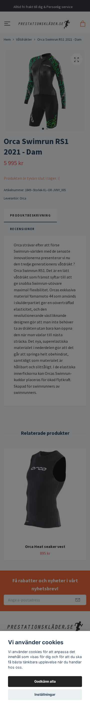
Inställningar (45, 694)
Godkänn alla (45, 681)
